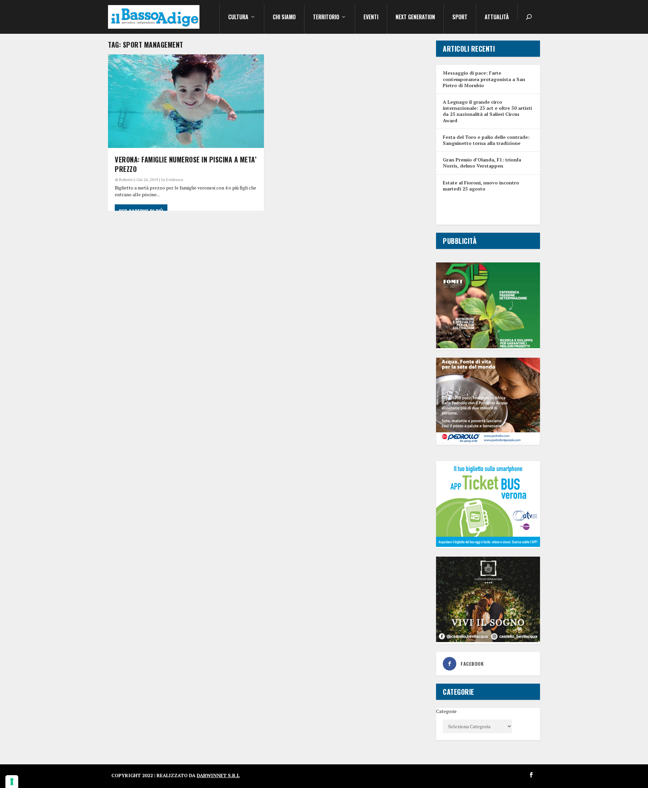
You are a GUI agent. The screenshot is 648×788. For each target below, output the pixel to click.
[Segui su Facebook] (531, 774)
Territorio (326, 17)
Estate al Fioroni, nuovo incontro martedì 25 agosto (481, 185)
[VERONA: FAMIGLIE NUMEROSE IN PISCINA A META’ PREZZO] (186, 101)
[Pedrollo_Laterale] (488, 441)
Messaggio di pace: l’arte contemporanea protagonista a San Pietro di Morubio (484, 79)
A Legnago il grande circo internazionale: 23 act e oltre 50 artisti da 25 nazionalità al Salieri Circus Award (487, 111)
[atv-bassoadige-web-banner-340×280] (488, 545)
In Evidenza (172, 179)
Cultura (238, 17)
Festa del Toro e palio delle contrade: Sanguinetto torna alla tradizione (486, 140)
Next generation (415, 17)
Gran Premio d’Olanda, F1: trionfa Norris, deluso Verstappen (482, 162)
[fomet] (488, 346)
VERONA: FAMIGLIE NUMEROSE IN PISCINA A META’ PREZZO (185, 164)
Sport (459, 17)
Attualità (497, 17)
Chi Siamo (284, 17)
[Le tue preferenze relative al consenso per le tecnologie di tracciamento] (11, 781)
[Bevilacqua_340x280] (488, 640)
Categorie (446, 711)
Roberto (126, 179)
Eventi (370, 17)
